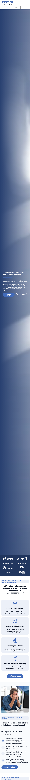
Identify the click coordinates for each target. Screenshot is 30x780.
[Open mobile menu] (28, 3)
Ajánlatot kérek (8, 295)
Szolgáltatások (21, 294)
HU (16, 7)
